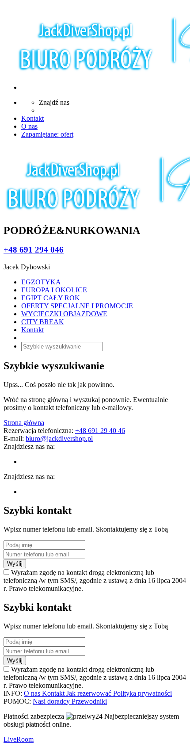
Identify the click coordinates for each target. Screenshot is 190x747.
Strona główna (24, 422)
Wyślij (15, 563)
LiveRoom (19, 739)
